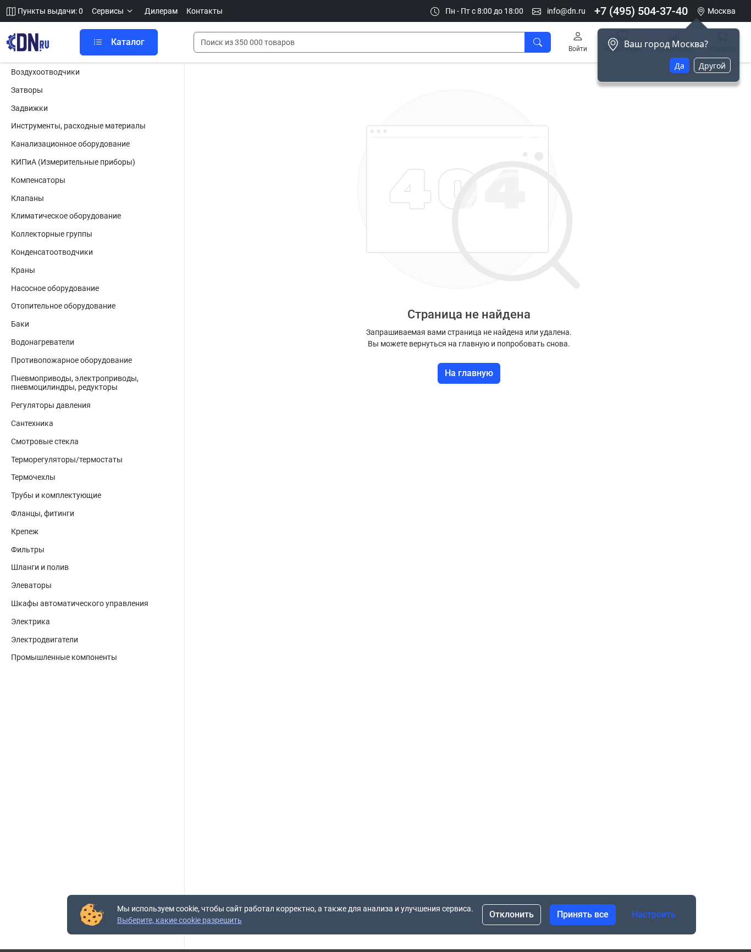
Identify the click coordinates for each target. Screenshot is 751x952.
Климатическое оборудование (66, 215)
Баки (20, 324)
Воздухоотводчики (45, 72)
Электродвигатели (44, 639)
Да (679, 65)
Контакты (204, 11)
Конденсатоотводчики (52, 252)
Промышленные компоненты (64, 657)
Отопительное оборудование (63, 305)
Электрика (30, 621)
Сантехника (32, 423)
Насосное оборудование (55, 288)
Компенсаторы (38, 180)
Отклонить (511, 914)
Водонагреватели (42, 342)
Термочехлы (33, 477)
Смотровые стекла (45, 441)
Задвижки (29, 108)
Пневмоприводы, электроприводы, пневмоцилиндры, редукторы (75, 383)
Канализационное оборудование (70, 143)
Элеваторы (31, 585)
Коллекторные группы (51, 233)
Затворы (27, 90)
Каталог (128, 42)
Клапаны (27, 198)
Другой (712, 65)
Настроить (654, 914)
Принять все (583, 914)
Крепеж (24, 531)
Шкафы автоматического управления (79, 603)
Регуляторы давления (51, 405)
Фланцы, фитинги (42, 513)
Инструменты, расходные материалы (78, 125)
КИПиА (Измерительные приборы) (73, 162)
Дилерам (161, 11)
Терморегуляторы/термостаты (67, 459)
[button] (113, 11)
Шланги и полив (40, 567)
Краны (23, 270)
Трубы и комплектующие (56, 495)
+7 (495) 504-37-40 (641, 11)
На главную (469, 373)
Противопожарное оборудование (71, 360)
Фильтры (28, 549)
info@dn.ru (565, 11)
